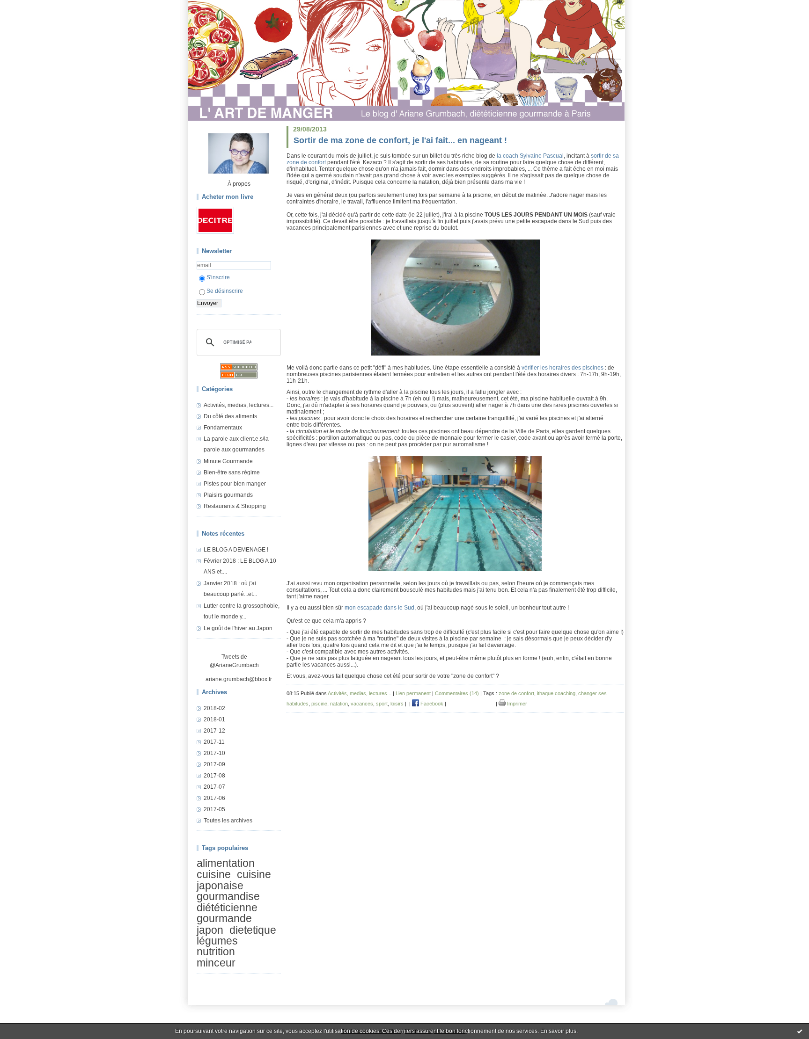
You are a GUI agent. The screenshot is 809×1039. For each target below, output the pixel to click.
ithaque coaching (556, 693)
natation (339, 703)
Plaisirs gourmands (228, 495)
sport (382, 703)
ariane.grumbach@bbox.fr (239, 679)
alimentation (226, 863)
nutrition (216, 952)
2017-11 (214, 742)
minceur (216, 963)
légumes (217, 941)
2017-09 (214, 764)
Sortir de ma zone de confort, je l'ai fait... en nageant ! (400, 140)
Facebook (431, 703)
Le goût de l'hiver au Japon (238, 628)
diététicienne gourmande (227, 912)
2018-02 (214, 708)
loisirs (397, 703)
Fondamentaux (223, 427)
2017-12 (214, 730)
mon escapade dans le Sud (379, 607)
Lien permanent (413, 693)
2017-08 (214, 775)
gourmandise (228, 896)
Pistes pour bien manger (235, 483)
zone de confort (516, 693)
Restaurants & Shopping (235, 506)
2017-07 (214, 787)
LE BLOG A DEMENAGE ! (236, 549)
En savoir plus (558, 1031)
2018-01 (214, 719)
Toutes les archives (228, 820)
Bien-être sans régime (232, 472)
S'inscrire (218, 277)
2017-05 (214, 809)
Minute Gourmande (228, 461)
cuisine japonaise (234, 880)
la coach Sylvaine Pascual (530, 156)
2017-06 (214, 798)
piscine (319, 703)
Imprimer (516, 703)
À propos (239, 184)
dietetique (252, 930)
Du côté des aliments (230, 416)
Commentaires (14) (457, 693)
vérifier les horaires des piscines (562, 367)
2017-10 (214, 753)
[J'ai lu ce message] (799, 1031)
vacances (362, 703)
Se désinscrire (224, 291)
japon (210, 930)
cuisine (214, 875)
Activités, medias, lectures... (238, 405)
